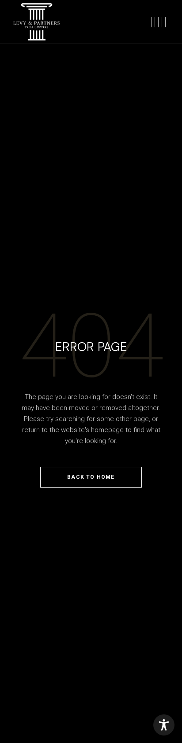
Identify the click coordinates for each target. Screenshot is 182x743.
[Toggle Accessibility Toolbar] (163, 724)
